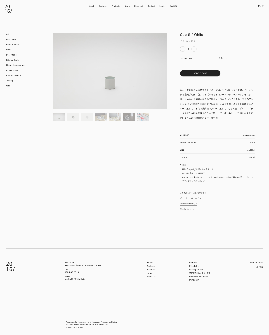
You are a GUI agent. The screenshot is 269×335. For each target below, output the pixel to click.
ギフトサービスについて (189, 198)
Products (116, 6)
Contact (151, 6)
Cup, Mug (11, 39)
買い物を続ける (186, 209)
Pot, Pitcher (11, 55)
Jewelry (9, 80)
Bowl (8, 49)
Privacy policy (196, 269)
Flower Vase (12, 70)
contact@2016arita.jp (75, 279)
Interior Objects (13, 75)
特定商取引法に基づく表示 (199, 273)
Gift (8, 85)
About (91, 6)
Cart (173, 6)
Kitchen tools (12, 60)
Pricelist (193, 266)
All (7, 34)
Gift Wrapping (186, 58)
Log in (162, 6)
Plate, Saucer (12, 44)
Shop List (138, 6)
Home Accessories (15, 65)
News (127, 6)
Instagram (194, 280)
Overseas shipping (188, 204)
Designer (103, 6)
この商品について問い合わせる (192, 192)
